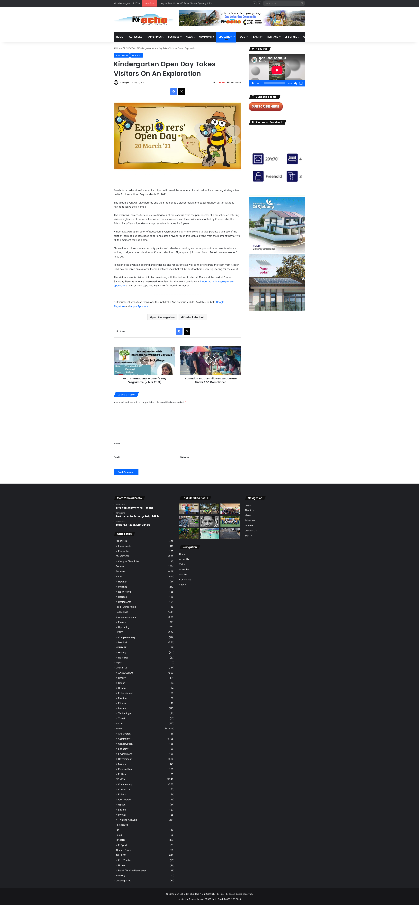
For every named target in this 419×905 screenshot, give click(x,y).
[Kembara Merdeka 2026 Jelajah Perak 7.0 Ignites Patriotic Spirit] (230, 509)
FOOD (242, 36)
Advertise (184, 569)
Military (122, 764)
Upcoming (123, 627)
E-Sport (122, 845)
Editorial (122, 794)
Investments (124, 546)
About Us (184, 559)
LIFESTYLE (291, 36)
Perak (119, 835)
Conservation (125, 743)
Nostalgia (123, 657)
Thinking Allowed (127, 819)
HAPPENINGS (154, 36)
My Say (122, 814)
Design (122, 688)
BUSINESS (173, 36)
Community (124, 738)
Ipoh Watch (124, 799)
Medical (122, 642)
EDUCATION (225, 36)
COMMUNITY (206, 36)
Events (122, 622)
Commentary (125, 784)
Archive (183, 574)
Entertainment (125, 693)
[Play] (253, 83)
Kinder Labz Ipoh (193, 317)
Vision (182, 564)
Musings (122, 586)
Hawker (122, 581)
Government (125, 759)
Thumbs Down (123, 850)
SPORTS (323, 36)
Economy (123, 748)
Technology (124, 713)
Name (118, 443)
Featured (136, 55)
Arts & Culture (125, 672)
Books (121, 683)
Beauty (122, 677)
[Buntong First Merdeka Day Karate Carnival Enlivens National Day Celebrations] (189, 509)
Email (117, 457)
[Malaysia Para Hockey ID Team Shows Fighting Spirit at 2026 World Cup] (230, 521)
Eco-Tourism (125, 860)
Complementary (126, 637)
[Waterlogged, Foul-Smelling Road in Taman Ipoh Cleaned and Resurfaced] (230, 533)
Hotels (121, 865)
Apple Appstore (139, 306)
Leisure (122, 708)
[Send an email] (128, 82)
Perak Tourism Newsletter (132, 870)
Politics (122, 774)
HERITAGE (272, 36)
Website (184, 457)
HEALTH (256, 36)
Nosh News (124, 591)
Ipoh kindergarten (163, 317)
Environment (125, 753)
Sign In (182, 584)
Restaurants (124, 601)
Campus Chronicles (128, 561)
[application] (277, 70)
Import (119, 662)
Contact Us (185, 579)
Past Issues (135, 36)
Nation (119, 723)
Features (120, 571)
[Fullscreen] (301, 83)
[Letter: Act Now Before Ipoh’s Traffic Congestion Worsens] (189, 521)
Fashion (122, 698)
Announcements (127, 617)
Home (119, 36)
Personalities (125, 769)
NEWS (189, 36)
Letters (122, 809)
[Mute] (295, 83)
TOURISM (338, 36)
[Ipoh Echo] (144, 19)
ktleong (123, 82)
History (122, 652)
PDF (118, 829)
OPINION (308, 36)
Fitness (122, 703)
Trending (120, 875)
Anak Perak (124, 733)
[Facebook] (173, 91)
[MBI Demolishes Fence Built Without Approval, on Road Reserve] (189, 533)
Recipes (122, 596)
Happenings (122, 612)
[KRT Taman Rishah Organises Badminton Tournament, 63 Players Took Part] (209, 533)
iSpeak (122, 804)
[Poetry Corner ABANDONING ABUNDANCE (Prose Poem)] (209, 521)
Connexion (124, 789)
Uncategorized (123, 880)
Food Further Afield (126, 607)
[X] (181, 91)
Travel (121, 718)
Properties (123, 551)
